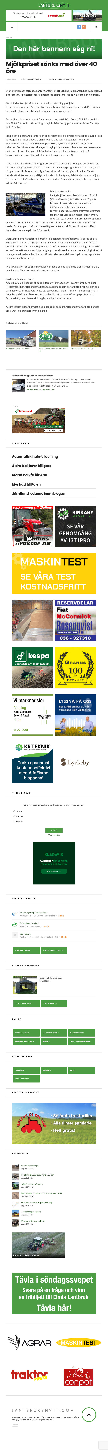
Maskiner (47, 1070)
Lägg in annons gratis (53, 950)
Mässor (46, 1041)
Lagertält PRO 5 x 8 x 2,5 (51, 979)
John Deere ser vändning (32, 1184)
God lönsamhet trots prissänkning (36, 1202)
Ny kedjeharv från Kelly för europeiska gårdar (42, 1193)
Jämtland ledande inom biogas (38, 494)
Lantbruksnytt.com (43, 1410)
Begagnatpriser (22, 1033)
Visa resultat (54, 835)
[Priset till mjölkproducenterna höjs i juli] (54, 338)
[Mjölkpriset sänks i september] (21, 338)
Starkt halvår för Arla (29, 475)
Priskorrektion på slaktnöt (33, 1221)
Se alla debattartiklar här (39, 389)
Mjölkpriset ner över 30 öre (82, 348)
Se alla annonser (22, 950)
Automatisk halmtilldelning (35, 457)
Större (19, 811)
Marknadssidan (77, 1033)
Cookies (15, 1424)
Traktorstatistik (51, 1033)
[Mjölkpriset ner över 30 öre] (86, 338)
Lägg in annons (50, 1003)
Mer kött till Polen (26, 484)
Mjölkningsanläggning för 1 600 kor (37, 1174)
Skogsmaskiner (22, 1079)
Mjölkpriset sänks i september (18, 348)
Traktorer (19, 1070)
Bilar (72, 1070)
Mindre (19, 821)
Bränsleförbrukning (24, 1041)
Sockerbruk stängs (29, 1165)
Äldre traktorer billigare (31, 466)
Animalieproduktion (63, 79)
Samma (19, 816)
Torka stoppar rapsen (31, 1211)
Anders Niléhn (34, 79)
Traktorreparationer (80, 1041)
